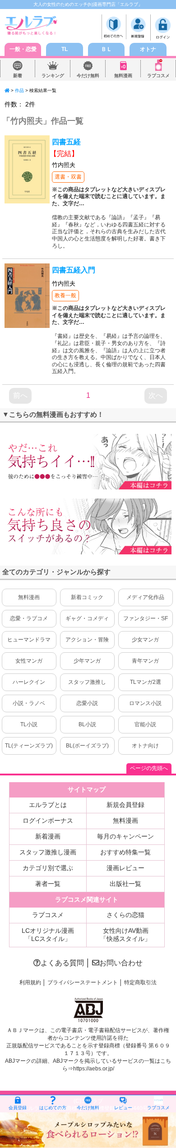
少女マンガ (145, 639)
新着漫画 (47, 836)
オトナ (148, 49)
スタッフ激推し (87, 682)
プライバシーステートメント (82, 982)
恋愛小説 (87, 703)
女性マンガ (28, 661)
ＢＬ (106, 49)
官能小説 (145, 724)
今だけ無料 (88, 75)
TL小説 (28, 724)
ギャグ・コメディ (87, 618)
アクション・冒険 (87, 639)
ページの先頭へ (149, 768)
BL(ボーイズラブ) (87, 745)
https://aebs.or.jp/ (93, 1068)
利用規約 (30, 982)
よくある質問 (62, 963)
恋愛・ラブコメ (29, 618)
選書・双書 (68, 177)
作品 (19, 90)
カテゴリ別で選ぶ (48, 867)
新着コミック (87, 597)
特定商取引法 (140, 982)
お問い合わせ (121, 963)
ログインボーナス (48, 820)
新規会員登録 (125, 804)
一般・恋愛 (23, 49)
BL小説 (87, 724)
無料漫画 (123, 75)
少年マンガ (87, 661)
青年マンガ (145, 661)
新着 (17, 75)
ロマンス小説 (145, 703)
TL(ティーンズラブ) (29, 745)
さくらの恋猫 (125, 914)
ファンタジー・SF (145, 618)
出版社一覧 (125, 883)
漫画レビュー (125, 867)
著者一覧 (47, 883)
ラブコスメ (158, 75)
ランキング (53, 75)
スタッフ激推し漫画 (47, 852)
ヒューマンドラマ (29, 639)
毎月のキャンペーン (125, 836)
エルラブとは (48, 804)
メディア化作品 (145, 597)
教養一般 (65, 295)
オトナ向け (145, 745)
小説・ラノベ (29, 703)
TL (64, 49)
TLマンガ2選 (145, 682)
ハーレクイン (29, 682)
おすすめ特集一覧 (125, 852)
